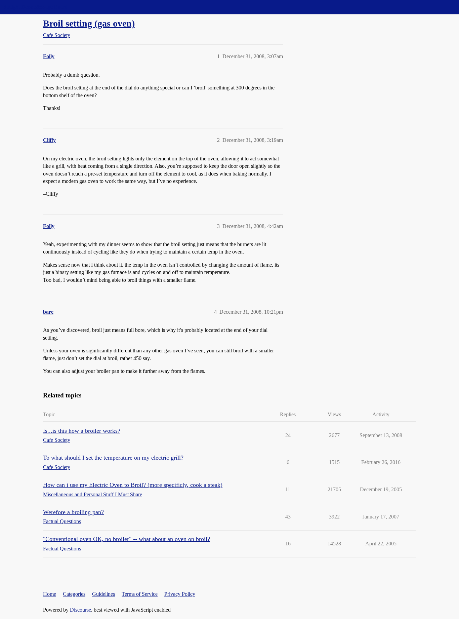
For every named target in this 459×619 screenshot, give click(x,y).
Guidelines (103, 594)
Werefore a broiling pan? (73, 512)
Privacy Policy (179, 594)
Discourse (80, 610)
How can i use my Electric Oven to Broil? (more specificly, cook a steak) (132, 484)
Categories (74, 594)
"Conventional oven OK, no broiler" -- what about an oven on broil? (126, 539)
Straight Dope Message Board (35, 7)
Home (49, 594)
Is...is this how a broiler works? (81, 430)
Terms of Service (140, 594)
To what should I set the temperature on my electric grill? (113, 457)
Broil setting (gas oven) (89, 23)
